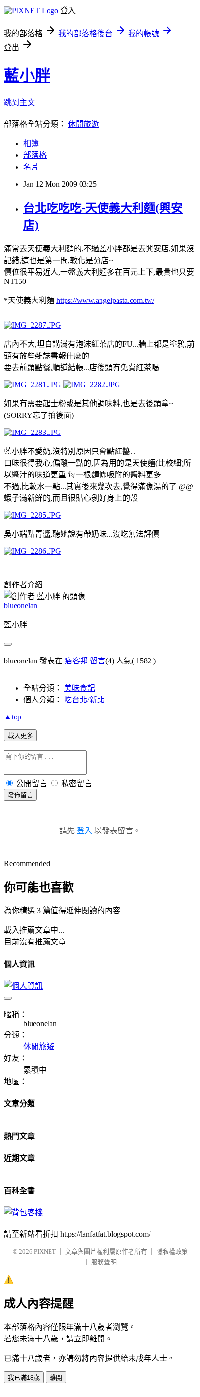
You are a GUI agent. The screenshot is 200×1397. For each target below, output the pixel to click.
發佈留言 (20, 795)
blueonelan (20, 606)
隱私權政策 (172, 1251)
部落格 (35, 155)
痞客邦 (76, 661)
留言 (97, 661)
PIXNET (45, 1251)
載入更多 (20, 735)
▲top (12, 717)
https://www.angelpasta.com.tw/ (105, 300)
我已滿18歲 (24, 1377)
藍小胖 (27, 75)
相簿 (31, 143)
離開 (56, 1377)
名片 (31, 167)
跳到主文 (19, 102)
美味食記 (79, 688)
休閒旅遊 (83, 124)
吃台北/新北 (84, 700)
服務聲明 (104, 1261)
